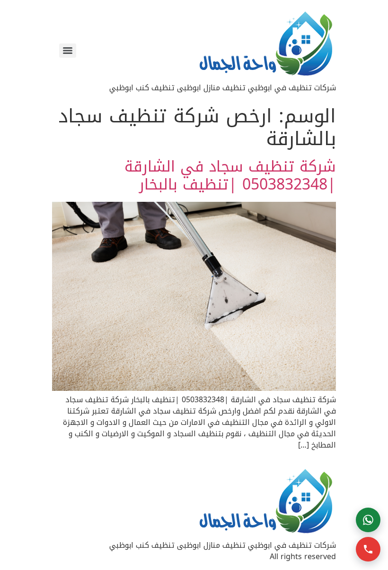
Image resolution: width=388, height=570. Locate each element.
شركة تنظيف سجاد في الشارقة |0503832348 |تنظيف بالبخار (230, 175)
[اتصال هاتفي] (368, 549)
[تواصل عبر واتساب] (368, 520)
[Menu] (67, 50)
